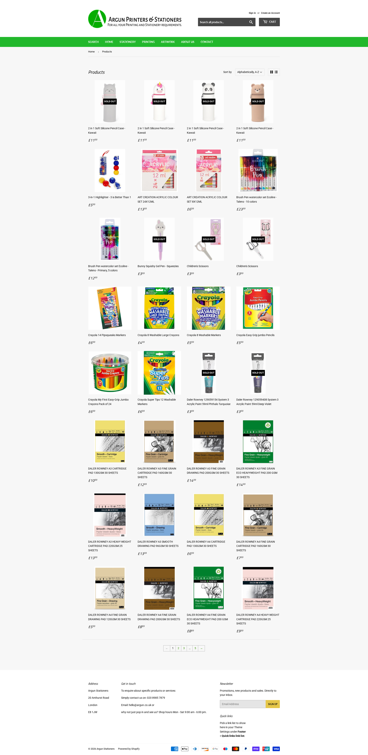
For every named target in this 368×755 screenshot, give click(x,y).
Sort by (227, 72)
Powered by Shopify (129, 748)
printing (148, 41)
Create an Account (270, 13)
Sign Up (272, 704)
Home (109, 41)
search (93, 41)
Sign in (252, 13)
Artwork (168, 41)
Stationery (128, 41)
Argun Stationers (106, 748)
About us (187, 41)
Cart (272, 21)
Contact (207, 41)
